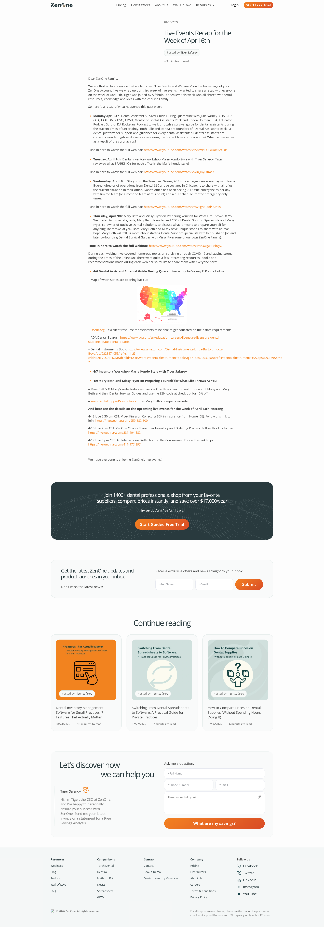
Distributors (198, 872)
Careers (195, 884)
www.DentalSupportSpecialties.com (116, 401)
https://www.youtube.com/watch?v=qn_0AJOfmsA (179, 172)
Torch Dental (105, 866)
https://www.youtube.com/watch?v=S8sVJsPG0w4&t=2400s (185, 150)
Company (196, 859)
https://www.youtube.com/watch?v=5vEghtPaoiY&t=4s (182, 207)
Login (235, 5)
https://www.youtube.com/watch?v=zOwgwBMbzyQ (185, 246)
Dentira (102, 872)
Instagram (251, 887)
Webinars (57, 866)
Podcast (56, 878)
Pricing (121, 5)
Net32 (101, 884)
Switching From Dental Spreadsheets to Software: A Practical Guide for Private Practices (160, 712)
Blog (53, 872)
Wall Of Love (182, 5)
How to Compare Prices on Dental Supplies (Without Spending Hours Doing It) (234, 712)
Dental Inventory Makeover (161, 878)
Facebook (250, 866)
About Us (161, 5)
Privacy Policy (199, 897)
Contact (149, 859)
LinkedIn (249, 880)
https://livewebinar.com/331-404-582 (114, 432)
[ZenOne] (62, 5)
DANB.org (98, 330)
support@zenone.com (216, 915)
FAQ (53, 891)
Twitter (248, 873)
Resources (203, 5)
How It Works (140, 5)
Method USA (105, 878)
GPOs (100, 897)
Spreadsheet (105, 891)
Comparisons (106, 859)
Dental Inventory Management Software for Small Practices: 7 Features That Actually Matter (79, 712)
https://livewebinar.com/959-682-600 (121, 420)
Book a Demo (152, 872)
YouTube (250, 894)
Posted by (182, 52)
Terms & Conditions (203, 891)
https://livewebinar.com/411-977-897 (114, 444)
